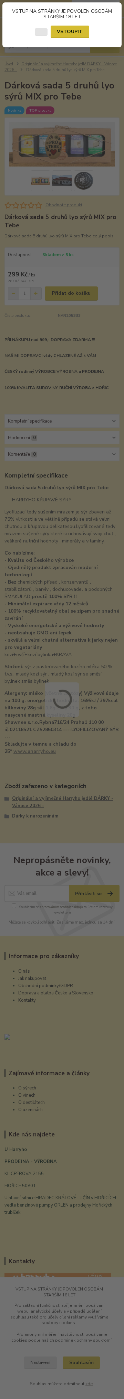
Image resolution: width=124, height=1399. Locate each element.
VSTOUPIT (70, 31)
